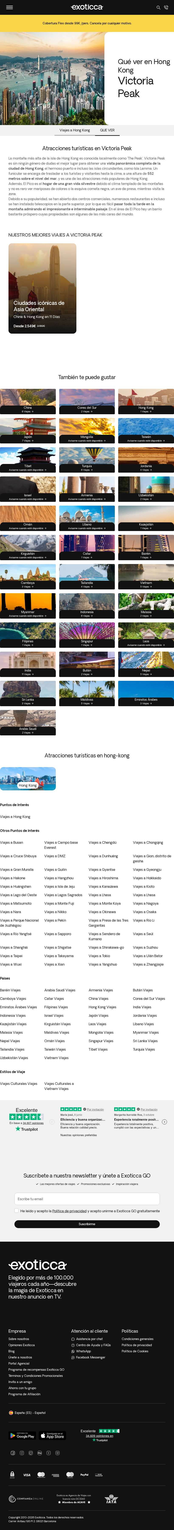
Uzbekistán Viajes (14, 1058)
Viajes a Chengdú (102, 842)
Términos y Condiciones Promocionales (35, 1375)
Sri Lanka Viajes (145, 1041)
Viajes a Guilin (55, 869)
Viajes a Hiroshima (103, 878)
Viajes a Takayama (59, 956)
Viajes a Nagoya (146, 903)
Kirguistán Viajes (57, 1024)
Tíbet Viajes (98, 1049)
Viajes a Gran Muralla (17, 869)
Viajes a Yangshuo (103, 964)
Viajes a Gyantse (102, 869)
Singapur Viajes (101, 1041)
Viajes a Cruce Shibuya (18, 856)
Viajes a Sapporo (57, 934)
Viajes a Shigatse (57, 947)
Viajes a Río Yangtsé (15, 934)
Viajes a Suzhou (145, 947)
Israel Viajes (53, 1015)
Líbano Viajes (143, 1024)
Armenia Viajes (101, 990)
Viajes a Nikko (55, 912)
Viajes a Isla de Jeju (59, 886)
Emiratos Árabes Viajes (18, 1007)
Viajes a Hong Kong (15, 817)
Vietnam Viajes (56, 1058)
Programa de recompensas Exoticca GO (36, 1369)
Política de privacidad (69, 1211)
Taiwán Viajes (55, 1049)
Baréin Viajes (10, 990)
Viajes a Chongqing (148, 842)
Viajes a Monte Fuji (59, 903)
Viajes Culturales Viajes (18, 1084)
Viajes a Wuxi (11, 964)
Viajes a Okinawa (102, 912)
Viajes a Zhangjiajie (148, 964)
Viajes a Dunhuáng (103, 856)
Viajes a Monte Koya (105, 903)
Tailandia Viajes (12, 1049)
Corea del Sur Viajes (149, 998)
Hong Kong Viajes (102, 1007)
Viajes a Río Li (143, 920)
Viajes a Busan (11, 842)
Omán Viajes (54, 1041)
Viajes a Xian (54, 964)
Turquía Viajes (144, 1049)
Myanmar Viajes (146, 1032)
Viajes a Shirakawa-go (106, 947)
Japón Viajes (98, 1015)
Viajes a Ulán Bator (148, 956)
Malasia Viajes (11, 1032)
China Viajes (98, 998)
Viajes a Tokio (99, 956)
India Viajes (142, 1007)
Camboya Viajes (13, 998)
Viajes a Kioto (143, 886)
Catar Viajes (54, 998)
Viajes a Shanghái (14, 947)
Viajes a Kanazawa (103, 886)
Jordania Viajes (145, 1015)
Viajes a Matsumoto (15, 903)
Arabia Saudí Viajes (59, 990)
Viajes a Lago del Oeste (18, 895)
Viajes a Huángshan (15, 886)
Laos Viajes (97, 1024)
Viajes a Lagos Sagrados (63, 895)
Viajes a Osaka (144, 912)
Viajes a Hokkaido (147, 878)
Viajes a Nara (10, 912)
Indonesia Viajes (13, 1015)
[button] (87, 1224)
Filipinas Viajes (56, 1007)
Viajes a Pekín (55, 920)
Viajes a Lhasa (100, 895)
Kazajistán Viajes (13, 1024)
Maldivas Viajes (56, 1032)
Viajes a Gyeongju (147, 869)
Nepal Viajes (10, 1041)
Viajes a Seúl (143, 934)
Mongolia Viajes (101, 1032)
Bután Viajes (143, 990)
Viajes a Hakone (12, 878)
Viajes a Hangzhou (58, 878)
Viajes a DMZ (55, 856)
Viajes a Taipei (11, 956)
